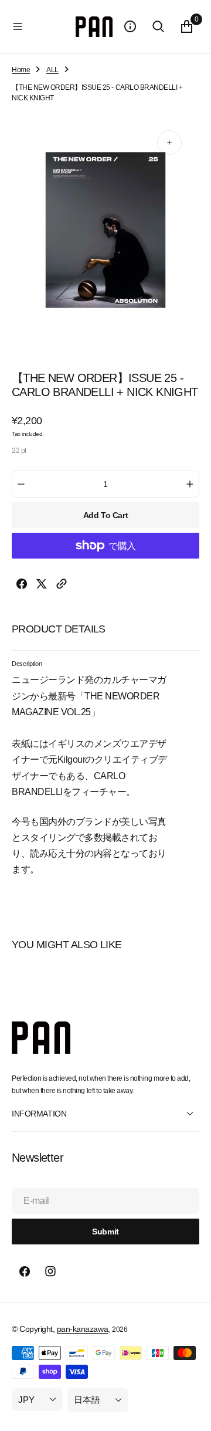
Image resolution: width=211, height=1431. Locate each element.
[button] (41, 26)
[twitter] (42, 586)
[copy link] (62, 586)
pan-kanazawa (82, 1329)
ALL (52, 70)
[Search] (158, 26)
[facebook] (22, 586)
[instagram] (50, 1271)
